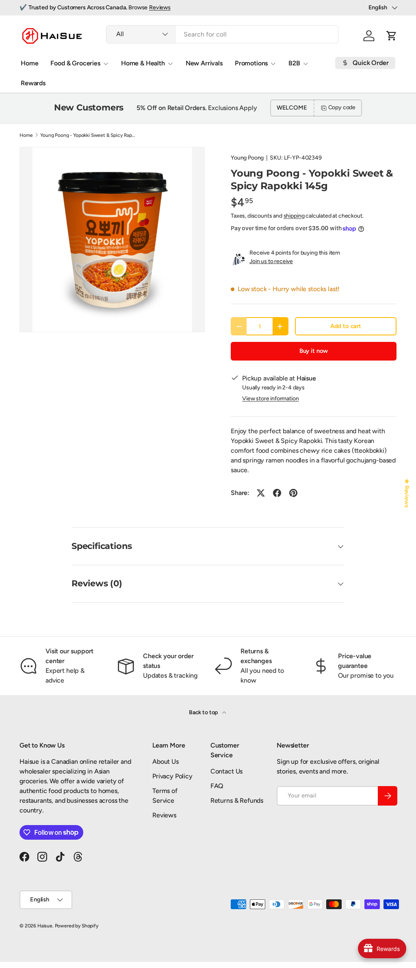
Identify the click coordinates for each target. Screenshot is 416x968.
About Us (165, 761)
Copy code (342, 107)
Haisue (44, 926)
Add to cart (345, 326)
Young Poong (247, 157)
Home (29, 63)
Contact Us (226, 771)
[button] (392, 36)
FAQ (217, 786)
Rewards (33, 83)
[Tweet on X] (261, 493)
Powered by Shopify (76, 926)
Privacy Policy (172, 776)
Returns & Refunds (236, 800)
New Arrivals (204, 63)
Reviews (160, 7)
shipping (294, 215)
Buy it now (313, 350)
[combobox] (222, 34)
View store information (270, 398)
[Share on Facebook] (277, 493)
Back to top (204, 712)
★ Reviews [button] (407, 493)
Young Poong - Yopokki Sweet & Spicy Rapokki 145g (89, 135)
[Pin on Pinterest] (293, 493)
